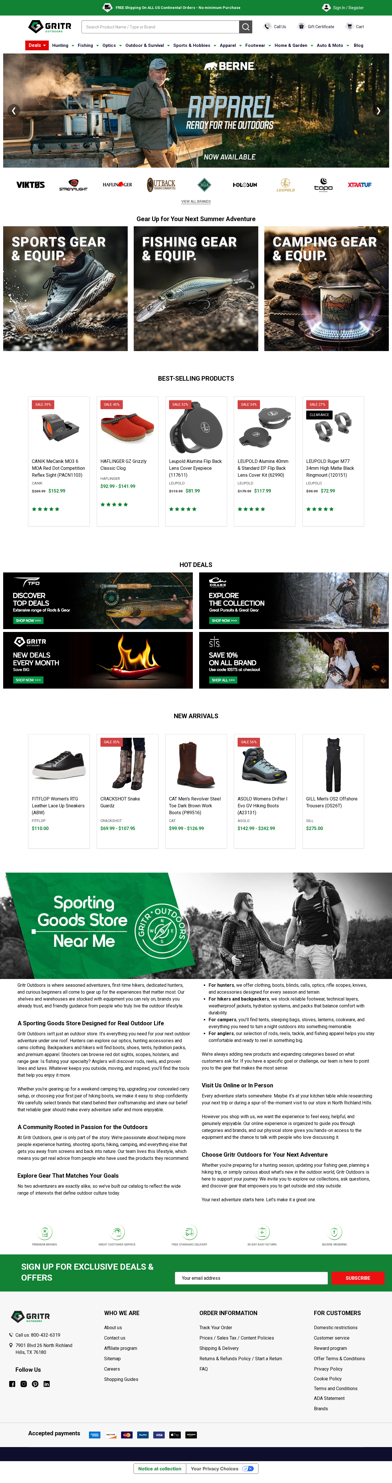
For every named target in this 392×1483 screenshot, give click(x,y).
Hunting (60, 45)
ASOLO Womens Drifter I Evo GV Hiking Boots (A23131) (263, 805)
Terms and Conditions (348, 1388)
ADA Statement (329, 1398)
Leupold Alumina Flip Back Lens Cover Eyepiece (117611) (195, 468)
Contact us (114, 1338)
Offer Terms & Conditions (339, 1358)
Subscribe (358, 1278)
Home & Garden (291, 45)
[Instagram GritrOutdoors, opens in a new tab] (23, 1384)
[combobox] (160, 26)
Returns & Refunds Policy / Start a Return (240, 1358)
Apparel (228, 45)
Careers (112, 1369)
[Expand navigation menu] (72, 45)
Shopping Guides (121, 1379)
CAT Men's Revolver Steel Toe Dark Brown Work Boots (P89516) (195, 805)
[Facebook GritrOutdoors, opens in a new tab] (12, 1384)
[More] (44, 45)
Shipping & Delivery (219, 1348)
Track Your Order (215, 1327)
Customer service (332, 1338)
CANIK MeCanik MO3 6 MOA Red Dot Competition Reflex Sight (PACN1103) (58, 468)
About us (113, 1327)
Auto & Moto (330, 45)
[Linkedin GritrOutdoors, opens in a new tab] (46, 1384)
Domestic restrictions (336, 1327)
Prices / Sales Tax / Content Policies (236, 1338)
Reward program (330, 1348)
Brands (321, 1408)
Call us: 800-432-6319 (37, 1335)
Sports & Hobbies (191, 45)
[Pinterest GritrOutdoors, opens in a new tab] (35, 1384)
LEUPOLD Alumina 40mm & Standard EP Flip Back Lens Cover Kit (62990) (263, 468)
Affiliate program (120, 1348)
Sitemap (112, 1358)
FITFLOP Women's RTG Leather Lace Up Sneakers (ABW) (58, 805)
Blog (358, 45)
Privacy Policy (348, 1369)
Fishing (85, 45)
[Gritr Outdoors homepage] (49, 26)
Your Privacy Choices (214, 1468)
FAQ (203, 1369)
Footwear (255, 45)
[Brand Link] (29, 185)
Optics (109, 45)
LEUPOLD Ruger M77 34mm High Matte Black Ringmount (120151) (330, 468)
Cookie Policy (348, 1378)
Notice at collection (159, 1468)
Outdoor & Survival (144, 45)
